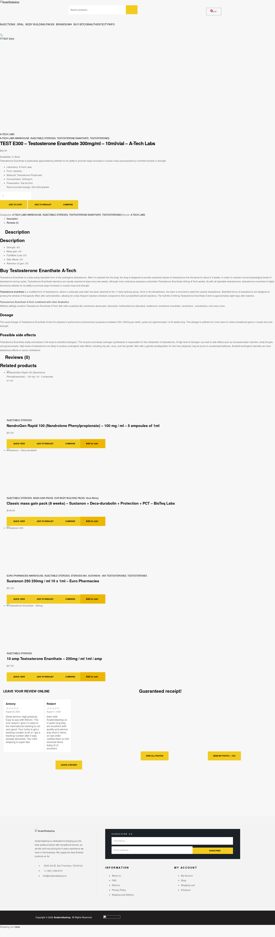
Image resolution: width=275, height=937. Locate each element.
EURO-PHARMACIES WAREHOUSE (25, 575)
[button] (137, 31)
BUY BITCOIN (82, 24)
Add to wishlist (43, 204)
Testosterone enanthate (12, 291)
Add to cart (15, 204)
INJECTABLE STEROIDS (43, 138)
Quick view (19, 443)
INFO (112, 24)
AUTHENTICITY (99, 24)
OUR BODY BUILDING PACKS (69, 498)
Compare (68, 204)
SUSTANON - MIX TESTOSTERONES (107, 575)
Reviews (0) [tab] (17, 357)
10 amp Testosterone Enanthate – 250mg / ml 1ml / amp (54, 658)
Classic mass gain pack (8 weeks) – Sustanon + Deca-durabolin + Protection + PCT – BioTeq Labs (91, 503)
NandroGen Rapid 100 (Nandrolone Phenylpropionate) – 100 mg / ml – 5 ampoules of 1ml (83, 425)
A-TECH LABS (7, 134)
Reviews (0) (13, 222)
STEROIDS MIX (79, 575)
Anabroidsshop (62, 917)
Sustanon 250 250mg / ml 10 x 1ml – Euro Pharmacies (53, 580)
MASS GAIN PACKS (43, 498)
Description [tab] (17, 232)
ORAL (20, 24)
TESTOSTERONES (99, 138)
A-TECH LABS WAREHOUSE (14, 138)
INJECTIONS (7, 24)
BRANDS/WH (64, 24)
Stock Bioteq (92, 498)
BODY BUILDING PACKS (39, 24)
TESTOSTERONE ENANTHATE (73, 138)
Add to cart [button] (92, 443)
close (17, 926)
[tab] (141, 219)
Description (12, 218)
